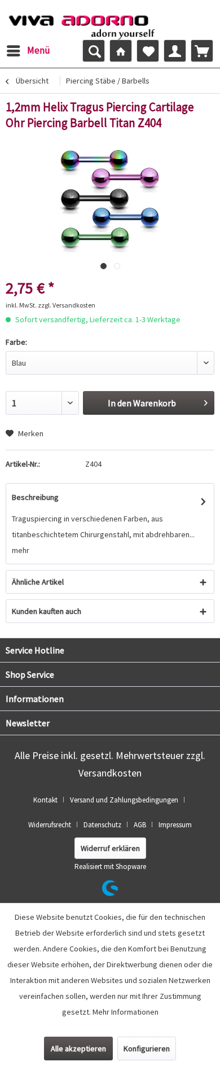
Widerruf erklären (110, 848)
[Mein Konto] (175, 51)
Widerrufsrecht (49, 825)
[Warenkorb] (202, 51)
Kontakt (45, 800)
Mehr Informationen (126, 1012)
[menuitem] (28, 51)
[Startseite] (120, 51)
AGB (140, 825)
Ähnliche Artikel (38, 582)
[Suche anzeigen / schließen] (93, 51)
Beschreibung (35, 497)
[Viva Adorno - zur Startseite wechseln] (81, 24)
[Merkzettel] (148, 51)
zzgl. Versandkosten (66, 305)
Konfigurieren (147, 1048)
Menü (38, 50)
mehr (20, 550)
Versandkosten (110, 772)
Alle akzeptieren (78, 1048)
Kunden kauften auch (46, 611)
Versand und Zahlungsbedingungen (124, 800)
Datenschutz (102, 825)
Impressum (175, 825)
